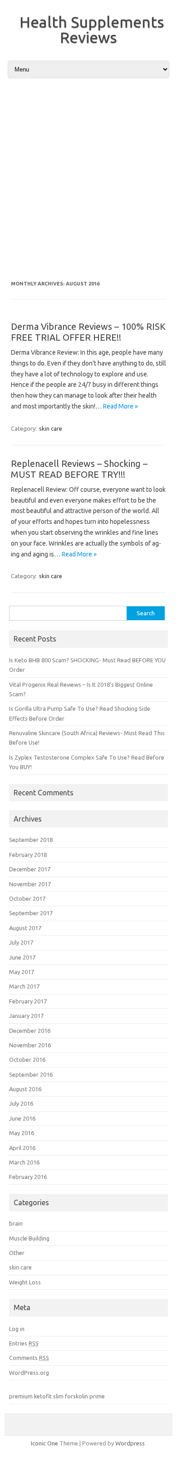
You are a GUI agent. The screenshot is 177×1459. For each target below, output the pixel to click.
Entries (24, 1343)
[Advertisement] (88, 179)
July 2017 (21, 942)
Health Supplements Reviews (92, 29)
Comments (29, 1357)
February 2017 (28, 1001)
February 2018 (28, 854)
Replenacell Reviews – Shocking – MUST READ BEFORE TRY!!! (79, 469)
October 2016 (27, 1059)
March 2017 (24, 986)
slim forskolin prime (79, 1396)
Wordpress (130, 1443)
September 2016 (31, 1074)
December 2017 (29, 869)
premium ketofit (30, 1396)
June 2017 (22, 957)
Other (17, 1253)
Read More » (120, 406)
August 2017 (25, 928)
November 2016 (30, 1045)
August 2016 (25, 1089)
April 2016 (22, 1148)
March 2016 (24, 1162)
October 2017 (27, 898)
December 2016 (29, 1030)
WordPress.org (29, 1372)
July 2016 (21, 1103)
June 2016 (22, 1118)
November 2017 (30, 884)
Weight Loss (25, 1282)
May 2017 (21, 972)
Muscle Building (29, 1238)
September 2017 (31, 913)
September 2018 (31, 839)
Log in (17, 1329)
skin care (50, 428)
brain (16, 1223)
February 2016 (28, 1177)
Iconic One (44, 1443)
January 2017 (26, 1015)
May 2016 (21, 1133)
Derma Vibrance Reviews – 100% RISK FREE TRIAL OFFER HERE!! (88, 331)
